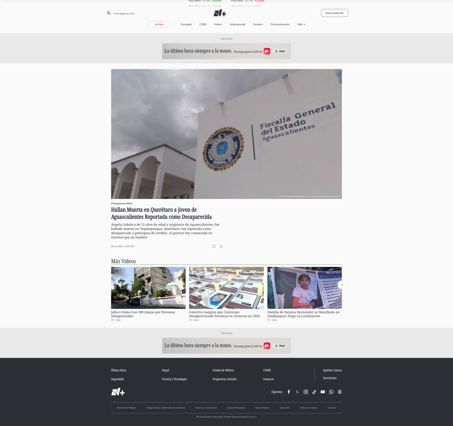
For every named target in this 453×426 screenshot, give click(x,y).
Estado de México (223, 370)
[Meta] (289, 392)
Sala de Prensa (262, 408)
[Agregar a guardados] (214, 246)
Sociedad (186, 24)
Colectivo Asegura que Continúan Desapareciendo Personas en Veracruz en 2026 (224, 314)
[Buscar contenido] (108, 13)
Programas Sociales (225, 379)
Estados (258, 24)
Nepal (165, 370)
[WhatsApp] (331, 392)
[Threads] (340, 392)
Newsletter (330, 378)
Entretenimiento (280, 24)
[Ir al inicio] (118, 392)
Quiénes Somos (332, 370)
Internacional (237, 24)
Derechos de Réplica (126, 408)
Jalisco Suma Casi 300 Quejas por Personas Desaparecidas (143, 314)
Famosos (268, 379)
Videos (218, 24)
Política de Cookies (308, 408)
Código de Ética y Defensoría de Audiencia (165, 408)
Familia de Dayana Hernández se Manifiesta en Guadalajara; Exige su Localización (303, 314)
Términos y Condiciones (206, 408)
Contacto (332, 408)
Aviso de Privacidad (236, 408)
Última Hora (118, 370)
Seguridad (117, 379)
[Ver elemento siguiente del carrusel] (342, 285)
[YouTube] (323, 392)
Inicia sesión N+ (335, 13)
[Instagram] (306, 392)
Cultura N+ (285, 408)
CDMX (203, 24)
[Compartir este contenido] (221, 246)
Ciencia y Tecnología (174, 379)
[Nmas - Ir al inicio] (220, 13)
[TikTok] (314, 392)
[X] (297, 392)
